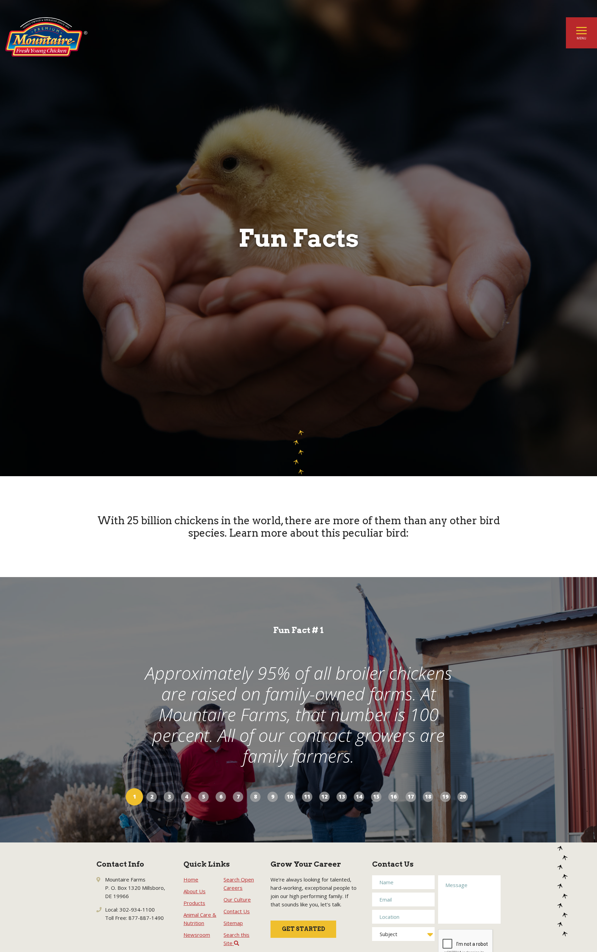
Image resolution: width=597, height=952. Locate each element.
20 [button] (462, 796)
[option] (298, 710)
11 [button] (307, 796)
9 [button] (272, 796)
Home (190, 879)
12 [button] (324, 796)
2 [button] (151, 796)
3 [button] (169, 796)
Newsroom (196, 934)
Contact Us (237, 911)
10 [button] (290, 796)
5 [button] (203, 796)
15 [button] (376, 796)
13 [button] (342, 796)
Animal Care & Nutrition (199, 918)
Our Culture (237, 899)
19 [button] (445, 796)
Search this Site (236, 938)
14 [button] (359, 796)
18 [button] (428, 796)
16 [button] (393, 796)
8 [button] (255, 796)
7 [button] (238, 796)
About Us (194, 891)
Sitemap (233, 923)
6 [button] (220, 796)
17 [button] (411, 796)
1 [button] (134, 796)
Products (194, 902)
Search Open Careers (239, 883)
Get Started (303, 929)
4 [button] (186, 796)
